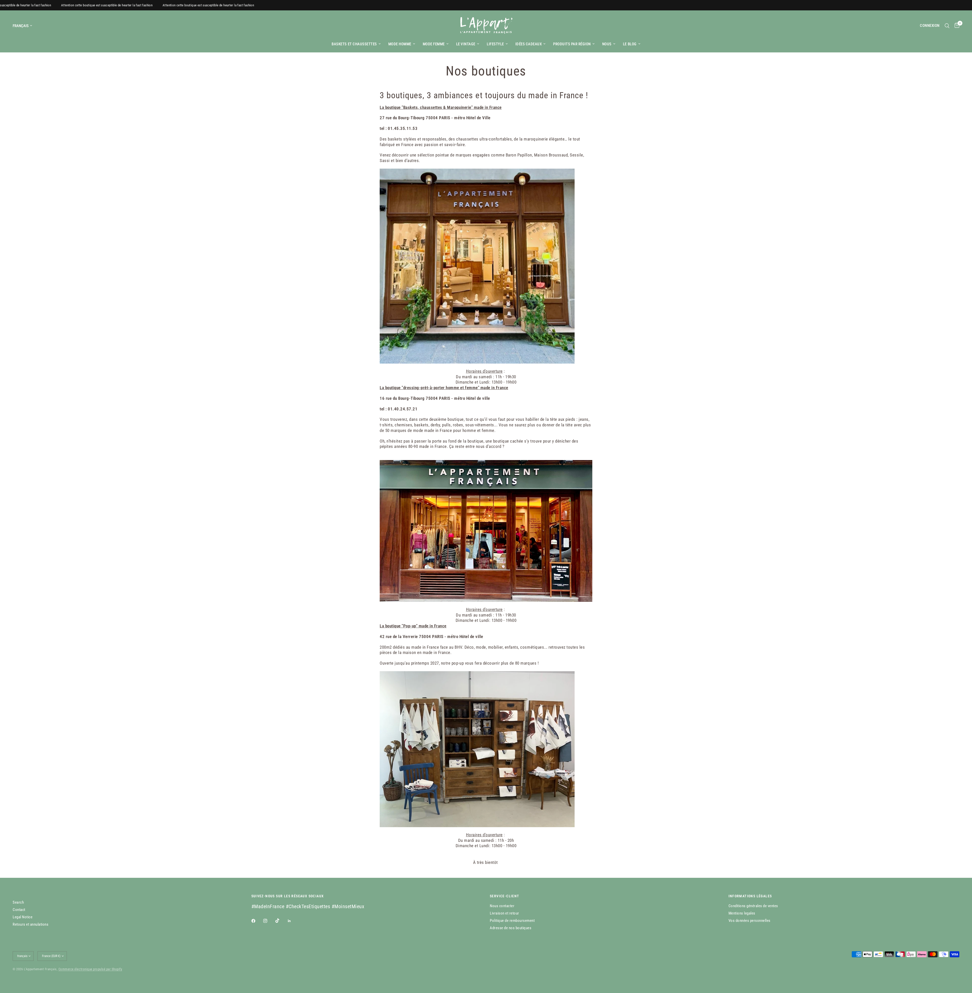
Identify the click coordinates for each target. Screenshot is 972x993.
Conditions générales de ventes (753, 906)
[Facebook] (256, 920)
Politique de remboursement (512, 920)
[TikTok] (281, 920)
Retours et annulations (30, 924)
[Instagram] (268, 920)
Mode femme (434, 44)
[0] (955, 25)
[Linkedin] (292, 920)
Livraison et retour (504, 913)
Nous (607, 44)
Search (18, 902)
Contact (19, 909)
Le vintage (465, 44)
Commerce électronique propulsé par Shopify (90, 969)
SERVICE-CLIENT (504, 896)
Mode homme (399, 44)
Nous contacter (502, 906)
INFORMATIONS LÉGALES (750, 896)
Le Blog (630, 44)
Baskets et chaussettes (354, 44)
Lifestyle (495, 44)
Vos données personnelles (749, 920)
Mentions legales (741, 913)
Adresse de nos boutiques (510, 928)
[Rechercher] (947, 25)
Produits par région (572, 44)
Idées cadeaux (528, 44)
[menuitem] (356, 44)
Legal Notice (22, 917)
